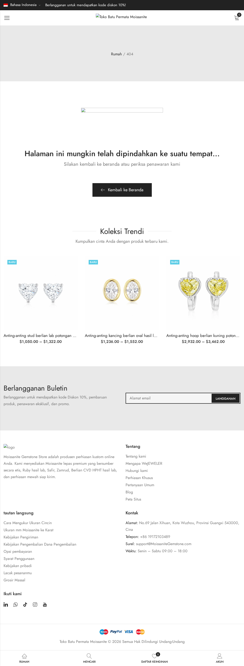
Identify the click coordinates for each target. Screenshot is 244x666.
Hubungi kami (137, 470)
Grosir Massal (14, 580)
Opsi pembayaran (18, 551)
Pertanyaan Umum (140, 485)
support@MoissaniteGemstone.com (163, 544)
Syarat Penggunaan (19, 558)
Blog (129, 492)
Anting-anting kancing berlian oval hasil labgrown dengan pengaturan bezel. (150, 335)
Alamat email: (183, 398)
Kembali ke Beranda (125, 190)
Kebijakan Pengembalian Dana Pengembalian (40, 544)
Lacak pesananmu (18, 573)
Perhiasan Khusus (139, 477)
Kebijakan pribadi (18, 565)
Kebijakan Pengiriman (21, 537)
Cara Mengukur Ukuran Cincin (28, 523)
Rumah (116, 54)
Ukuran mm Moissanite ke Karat (28, 530)
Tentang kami (136, 456)
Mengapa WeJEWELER (144, 463)
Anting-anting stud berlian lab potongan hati (41, 335)
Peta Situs (133, 499)
